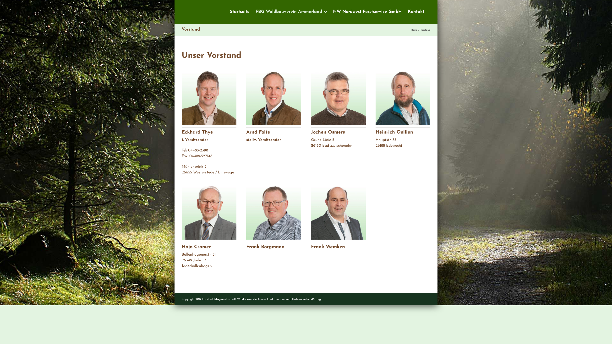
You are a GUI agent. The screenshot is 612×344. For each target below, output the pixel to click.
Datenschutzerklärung (306, 299)
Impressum (282, 299)
